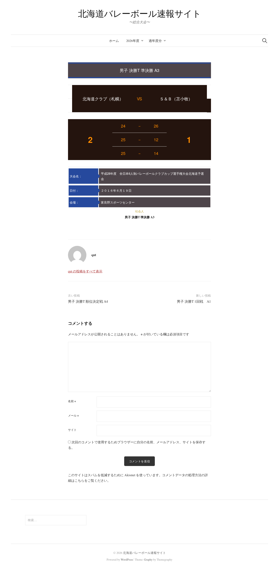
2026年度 (132, 40)
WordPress (127, 559)
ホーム (114, 40)
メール (73, 415)
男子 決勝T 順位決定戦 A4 (88, 301)
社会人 (139, 211)
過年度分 (155, 40)
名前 (72, 401)
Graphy (148, 559)
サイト (72, 429)
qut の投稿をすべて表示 (85, 271)
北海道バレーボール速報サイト (139, 13)
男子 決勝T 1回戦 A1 (194, 301)
